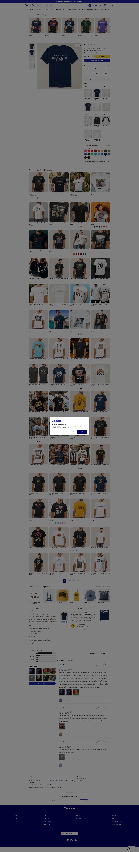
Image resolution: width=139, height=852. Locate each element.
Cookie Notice (69, 426)
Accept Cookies (82, 432)
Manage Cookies (71, 432)
